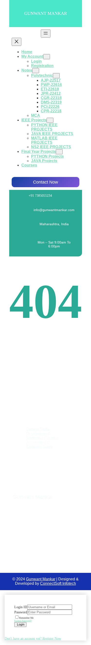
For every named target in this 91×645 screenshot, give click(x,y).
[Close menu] (16, 42)
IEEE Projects (34, 120)
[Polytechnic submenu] (56, 75)
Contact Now (45, 182)
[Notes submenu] (35, 70)
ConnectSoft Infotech (58, 583)
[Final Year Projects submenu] (59, 151)
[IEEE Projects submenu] (50, 120)
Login (20, 624)
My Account (32, 56)
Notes (26, 70)
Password (20, 612)
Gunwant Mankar (45, 13)
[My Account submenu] (46, 56)
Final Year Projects (38, 151)
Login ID (20, 607)
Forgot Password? (23, 620)
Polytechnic (42, 75)
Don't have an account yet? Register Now (33, 638)
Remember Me (26, 617)
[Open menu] (45, 33)
